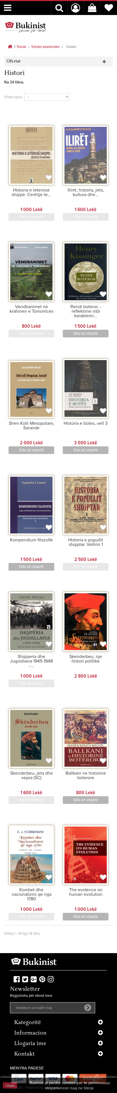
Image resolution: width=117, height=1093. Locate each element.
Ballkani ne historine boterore (86, 775)
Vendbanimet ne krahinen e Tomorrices (31, 309)
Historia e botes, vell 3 (86, 423)
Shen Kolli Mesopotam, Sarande (31, 425)
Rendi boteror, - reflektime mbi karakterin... (85, 311)
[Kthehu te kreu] (10, 47)
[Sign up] (88, 1007)
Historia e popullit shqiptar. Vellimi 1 (85, 542)
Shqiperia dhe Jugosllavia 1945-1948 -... (31, 661)
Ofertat (13, 61)
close (10, 1085)
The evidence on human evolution (86, 892)
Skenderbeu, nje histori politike (85, 658)
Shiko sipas (13, 97)
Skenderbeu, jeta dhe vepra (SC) (31, 775)
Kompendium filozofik (31, 540)
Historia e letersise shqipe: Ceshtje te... (31, 192)
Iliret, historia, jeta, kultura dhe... (86, 192)
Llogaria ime (30, 1044)
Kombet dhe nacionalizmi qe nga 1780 (31, 894)
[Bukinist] (25, 27)
